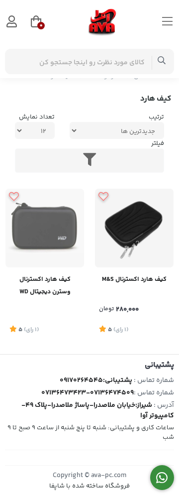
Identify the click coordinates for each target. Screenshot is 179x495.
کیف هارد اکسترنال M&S (134, 279)
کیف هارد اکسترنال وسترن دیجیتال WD (45, 285)
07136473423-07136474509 (87, 392)
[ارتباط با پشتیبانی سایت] (162, 478)
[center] (162, 61)
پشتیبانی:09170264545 (96, 380)
